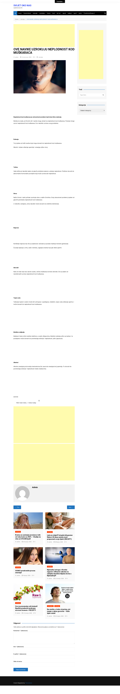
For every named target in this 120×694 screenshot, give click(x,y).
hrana (48, 13)
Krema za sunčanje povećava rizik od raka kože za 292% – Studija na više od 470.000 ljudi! (28, 537)
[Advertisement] (44, 35)
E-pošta (19, 654)
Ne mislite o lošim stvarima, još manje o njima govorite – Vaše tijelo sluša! (58, 611)
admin (16, 57)
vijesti (64, 13)
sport (75, 13)
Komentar (20, 630)
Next (70, 507)
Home (20, 13)
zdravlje (35, 13)
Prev (18, 507)
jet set (59, 13)
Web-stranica (17, 661)
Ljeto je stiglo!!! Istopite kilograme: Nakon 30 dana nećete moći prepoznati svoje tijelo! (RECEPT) (60, 537)
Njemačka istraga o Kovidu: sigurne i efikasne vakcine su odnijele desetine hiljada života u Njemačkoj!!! (59, 573)
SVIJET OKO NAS (22, 5)
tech (53, 13)
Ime (18, 646)
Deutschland (27, 13)
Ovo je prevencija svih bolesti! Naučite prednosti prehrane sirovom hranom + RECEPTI (26, 608)
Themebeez (28, 683)
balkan (70, 13)
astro (80, 13)
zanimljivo (42, 13)
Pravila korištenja (89, 13)
